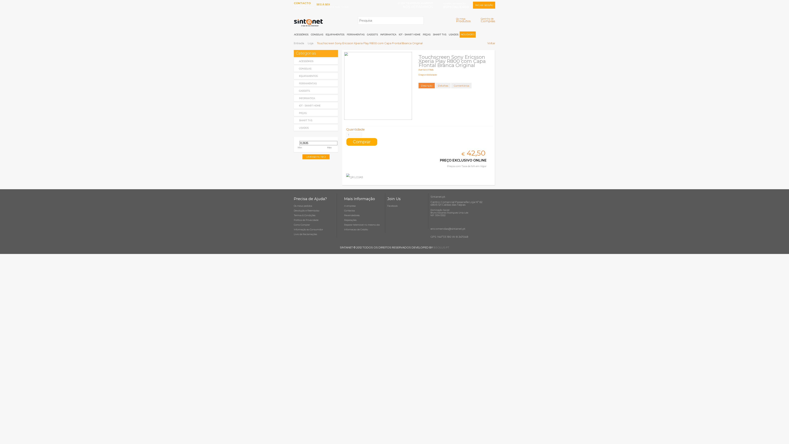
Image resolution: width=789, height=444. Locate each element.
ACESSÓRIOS (301, 34)
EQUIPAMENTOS (335, 34)
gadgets (304, 90)
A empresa (350, 205)
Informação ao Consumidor (308, 229)
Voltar (491, 43)
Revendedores (352, 215)
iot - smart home (310, 105)
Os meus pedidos (303, 205)
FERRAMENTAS (356, 34)
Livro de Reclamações (305, 234)
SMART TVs (439, 34)
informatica (307, 98)
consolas (305, 68)
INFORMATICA (388, 34)
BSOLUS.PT (441, 247)
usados (304, 127)
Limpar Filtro (316, 156)
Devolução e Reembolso (306, 210)
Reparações (350, 220)
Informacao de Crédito (356, 229)
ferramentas (308, 83)
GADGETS (372, 34)
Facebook (392, 205)
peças (303, 113)
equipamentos (308, 76)
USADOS (453, 34)
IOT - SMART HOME (409, 34)
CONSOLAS (317, 34)
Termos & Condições (304, 215)
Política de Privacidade (306, 220)
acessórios (306, 61)
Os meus (463, 20)
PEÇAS (426, 34)
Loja (310, 43)
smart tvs (305, 120)
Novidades (467, 34)
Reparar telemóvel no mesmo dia (362, 224)
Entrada (299, 43)
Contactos (349, 210)
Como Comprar (302, 224)
